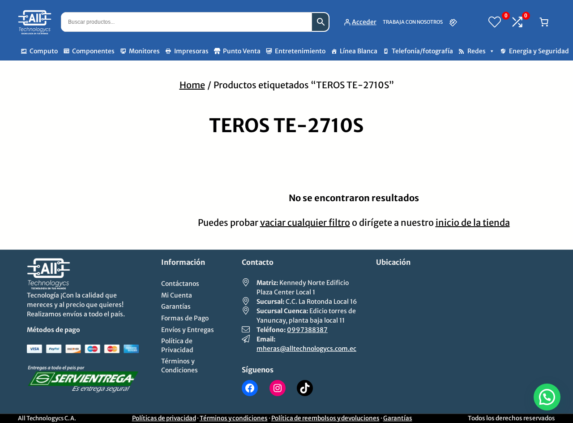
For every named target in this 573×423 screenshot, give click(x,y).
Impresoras (191, 51)
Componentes (93, 51)
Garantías (397, 418)
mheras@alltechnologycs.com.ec (306, 349)
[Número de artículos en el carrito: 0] (544, 22)
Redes (476, 51)
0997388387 (307, 330)
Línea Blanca (358, 51)
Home (192, 85)
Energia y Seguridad (539, 51)
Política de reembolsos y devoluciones (325, 418)
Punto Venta (242, 51)
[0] (494, 22)
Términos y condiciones (234, 418)
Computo (44, 51)
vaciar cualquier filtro (305, 222)
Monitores (144, 51)
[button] (547, 397)
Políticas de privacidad (164, 418)
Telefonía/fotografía (422, 51)
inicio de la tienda (473, 222)
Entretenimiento (300, 51)
